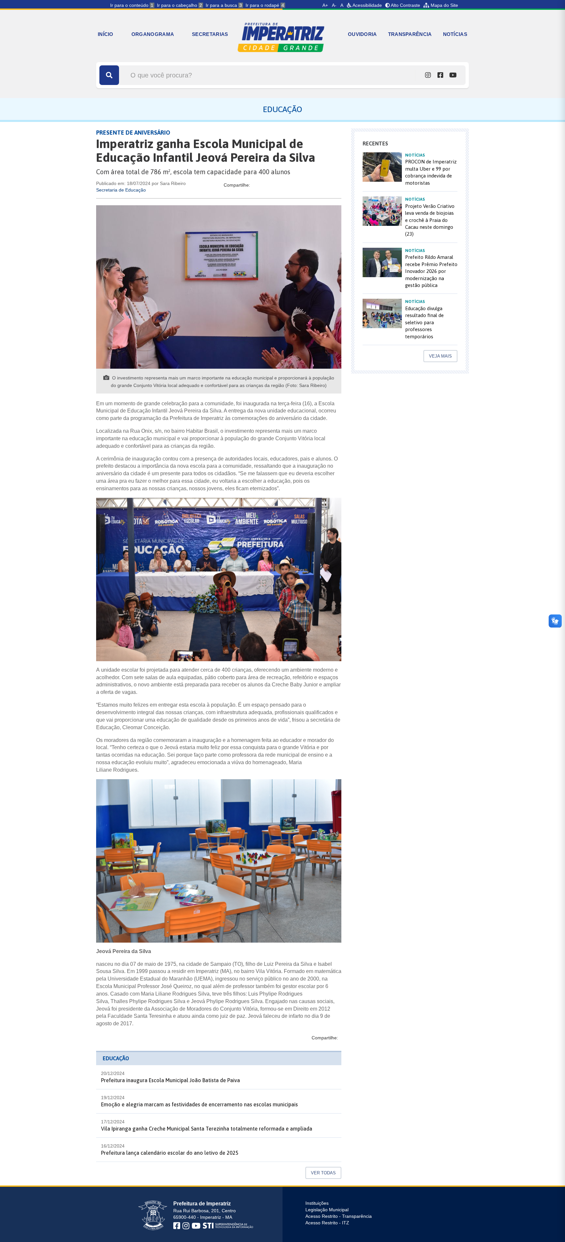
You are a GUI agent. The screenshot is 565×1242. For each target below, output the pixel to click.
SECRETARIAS (210, 34)
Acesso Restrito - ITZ (327, 1222)
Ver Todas (323, 1172)
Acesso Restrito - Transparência (338, 1216)
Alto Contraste (405, 5)
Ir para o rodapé (265, 5)
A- (334, 5)
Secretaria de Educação (121, 190)
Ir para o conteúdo (131, 5)
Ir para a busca (224, 5)
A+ (325, 5)
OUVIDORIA (362, 34)
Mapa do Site (443, 5)
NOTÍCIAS (455, 34)
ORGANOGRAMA (152, 34)
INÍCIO (105, 34)
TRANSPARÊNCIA (410, 34)
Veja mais (440, 356)
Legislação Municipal (327, 1209)
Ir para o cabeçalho (179, 5)
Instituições (317, 1203)
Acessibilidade (366, 5)
